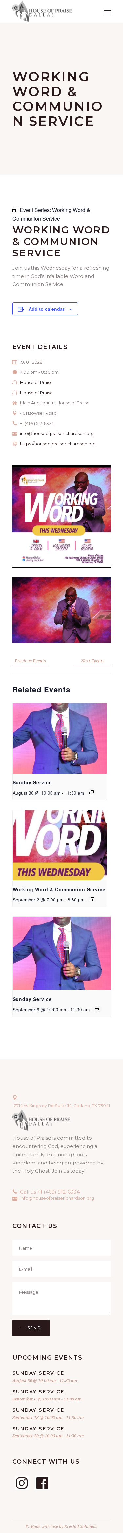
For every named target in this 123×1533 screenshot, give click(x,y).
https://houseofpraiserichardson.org (58, 443)
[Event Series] (91, 792)
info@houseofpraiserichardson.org (57, 433)
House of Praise (36, 382)
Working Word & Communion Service (59, 889)
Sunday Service (32, 782)
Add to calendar (46, 309)
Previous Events (30, 660)
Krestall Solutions (80, 1526)
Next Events (92, 660)
